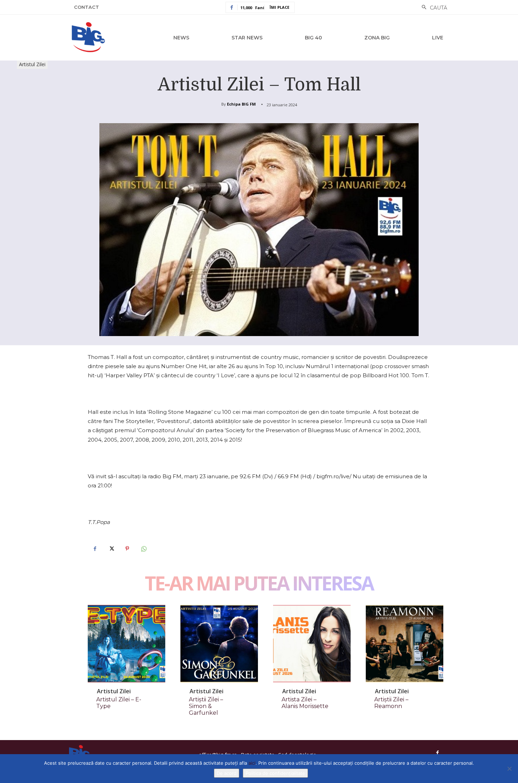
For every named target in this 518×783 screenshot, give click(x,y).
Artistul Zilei (32, 64)
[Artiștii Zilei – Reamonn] (404, 643)
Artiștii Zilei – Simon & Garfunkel (206, 706)
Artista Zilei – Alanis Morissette (305, 702)
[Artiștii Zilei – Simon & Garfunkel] (219, 643)
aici (251, 763)
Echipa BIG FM (241, 104)
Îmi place (279, 7)
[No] (509, 768)
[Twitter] (111, 549)
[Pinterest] (127, 549)
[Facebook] (95, 549)
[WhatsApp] (143, 549)
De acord (226, 773)
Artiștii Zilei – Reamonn (391, 702)
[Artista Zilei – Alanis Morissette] (312, 643)
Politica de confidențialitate (275, 773)
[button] (432, 8)
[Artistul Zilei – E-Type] (126, 643)
